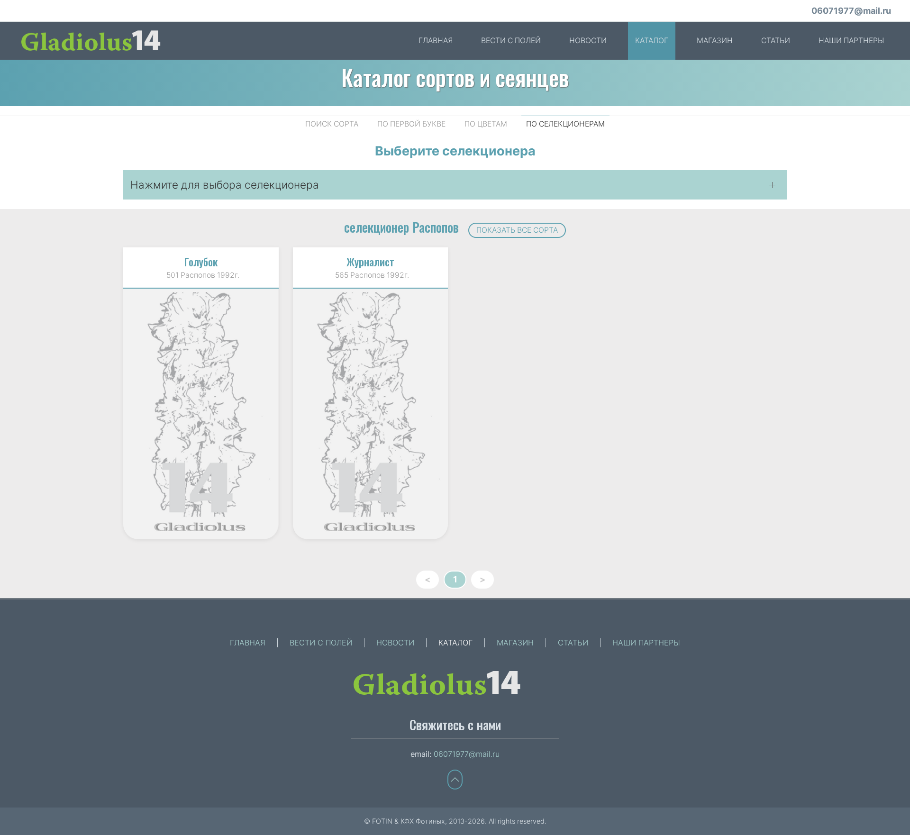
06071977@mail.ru (851, 11)
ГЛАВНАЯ (436, 40)
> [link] (482, 579)
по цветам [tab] (485, 123)
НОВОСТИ (588, 40)
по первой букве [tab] (411, 123)
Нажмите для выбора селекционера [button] (224, 184)
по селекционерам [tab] (565, 123)
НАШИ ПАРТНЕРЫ (851, 40)
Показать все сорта (517, 230)
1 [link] (455, 579)
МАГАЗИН (715, 40)
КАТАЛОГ (651, 40)
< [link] (427, 579)
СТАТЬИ (775, 40)
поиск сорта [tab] (331, 123)
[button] (455, 780)
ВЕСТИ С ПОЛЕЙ (511, 40)
